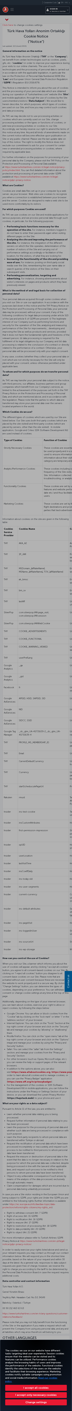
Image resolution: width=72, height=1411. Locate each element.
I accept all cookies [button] (36, 1387)
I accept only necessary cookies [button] (36, 1394)
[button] (36, 1402)
